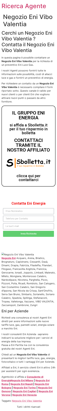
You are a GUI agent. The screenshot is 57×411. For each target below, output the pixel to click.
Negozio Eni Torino (24, 387)
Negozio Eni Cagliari (24, 391)
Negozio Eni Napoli (21, 384)
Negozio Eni (9, 258)
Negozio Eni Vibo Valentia (27, 400)
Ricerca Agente (24, 6)
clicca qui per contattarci (29, 178)
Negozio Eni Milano (22, 380)
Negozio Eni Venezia (24, 394)
